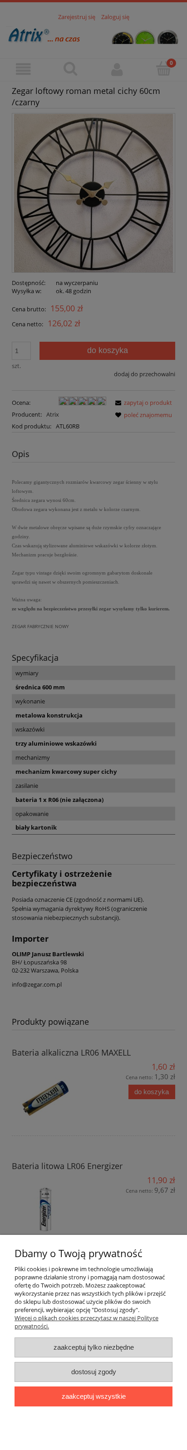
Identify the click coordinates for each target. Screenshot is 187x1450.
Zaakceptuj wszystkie (94, 1396)
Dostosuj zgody (93, 1372)
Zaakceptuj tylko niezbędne (94, 1347)
